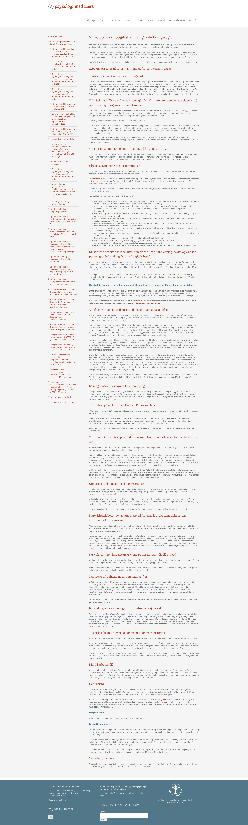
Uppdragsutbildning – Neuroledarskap (61, 202)
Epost (102, 811)
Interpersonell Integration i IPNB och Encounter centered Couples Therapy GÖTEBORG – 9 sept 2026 (63, 53)
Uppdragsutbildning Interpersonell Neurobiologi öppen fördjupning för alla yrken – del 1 (62, 270)
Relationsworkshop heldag (63, 402)
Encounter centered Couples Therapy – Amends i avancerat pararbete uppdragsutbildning (63, 327)
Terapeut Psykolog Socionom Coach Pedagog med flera (62, 42)
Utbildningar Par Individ (60, 397)
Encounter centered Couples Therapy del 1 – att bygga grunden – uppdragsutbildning (63, 292)
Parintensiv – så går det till (108, 216)
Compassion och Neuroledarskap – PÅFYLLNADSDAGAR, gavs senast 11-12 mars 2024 (61, 373)
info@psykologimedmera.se (147, 303)
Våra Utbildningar (57, 36)
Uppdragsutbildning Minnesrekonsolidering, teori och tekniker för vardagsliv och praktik (63, 233)
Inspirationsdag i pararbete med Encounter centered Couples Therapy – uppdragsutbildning (62, 316)
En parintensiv (95, 179)
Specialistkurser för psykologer (63, 139)
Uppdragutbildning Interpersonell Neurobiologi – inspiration (62, 259)
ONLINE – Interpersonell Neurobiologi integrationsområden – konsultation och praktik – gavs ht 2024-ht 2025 (63, 359)
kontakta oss (176, 57)
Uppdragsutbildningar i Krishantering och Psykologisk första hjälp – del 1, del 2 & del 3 (63, 220)
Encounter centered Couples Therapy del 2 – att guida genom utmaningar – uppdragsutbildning (62, 303)
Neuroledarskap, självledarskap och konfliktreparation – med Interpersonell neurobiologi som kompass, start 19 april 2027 (63, 190)
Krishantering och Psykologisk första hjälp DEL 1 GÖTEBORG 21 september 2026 (63, 65)
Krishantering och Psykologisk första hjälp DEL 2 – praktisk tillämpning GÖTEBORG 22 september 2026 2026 (63, 79)
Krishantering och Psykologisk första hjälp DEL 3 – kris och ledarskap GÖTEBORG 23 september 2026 (63, 94)
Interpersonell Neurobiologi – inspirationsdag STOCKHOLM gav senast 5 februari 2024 (62, 347)
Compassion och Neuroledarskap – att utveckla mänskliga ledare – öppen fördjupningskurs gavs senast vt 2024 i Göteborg (63, 387)
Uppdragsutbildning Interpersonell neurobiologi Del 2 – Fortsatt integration (63, 281)
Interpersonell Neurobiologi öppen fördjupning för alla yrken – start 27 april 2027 (64, 131)
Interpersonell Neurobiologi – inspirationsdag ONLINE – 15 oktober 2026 (64, 106)
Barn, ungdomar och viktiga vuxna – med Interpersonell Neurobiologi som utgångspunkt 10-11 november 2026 (63, 119)
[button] (195, 20)
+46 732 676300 (58, 795)
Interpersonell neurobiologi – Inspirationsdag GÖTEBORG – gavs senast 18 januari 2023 (62, 337)
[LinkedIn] (50, 817)
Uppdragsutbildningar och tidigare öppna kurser (61, 210)
